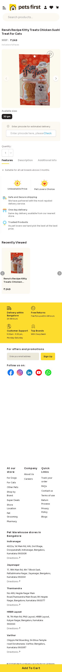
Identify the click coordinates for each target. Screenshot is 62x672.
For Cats (11, 482)
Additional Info (47, 160)
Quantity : (7, 146)
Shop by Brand (11, 494)
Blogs (44, 516)
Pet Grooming (12, 515)
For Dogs (12, 478)
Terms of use (48, 495)
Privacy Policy (45, 510)
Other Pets (12, 487)
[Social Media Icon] (10, 372)
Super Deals (13, 500)
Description (25, 160)
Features (7, 160)
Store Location (11, 506)
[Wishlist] (51, 7)
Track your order (46, 480)
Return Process (45, 502)
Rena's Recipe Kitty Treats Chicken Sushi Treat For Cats (15, 280)
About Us (29, 474)
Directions (12, 558)
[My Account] (45, 7)
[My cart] (57, 7)
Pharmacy (12, 521)
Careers (28, 479)
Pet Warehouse (24, 7)
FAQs (44, 486)
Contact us (47, 490)
